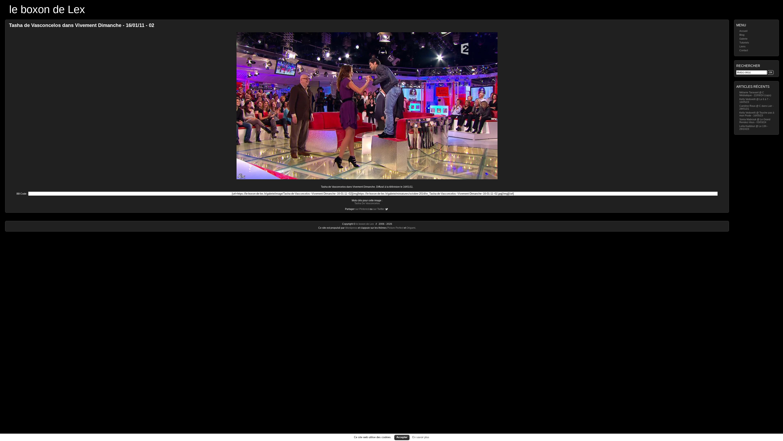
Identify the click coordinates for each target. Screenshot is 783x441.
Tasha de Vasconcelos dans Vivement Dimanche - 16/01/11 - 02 (81, 25)
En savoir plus (420, 437)
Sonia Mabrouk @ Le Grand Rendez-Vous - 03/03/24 (754, 121)
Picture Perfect (395, 227)
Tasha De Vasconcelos (367, 203)
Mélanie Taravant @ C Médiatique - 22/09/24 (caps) (755, 94)
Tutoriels (744, 42)
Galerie (743, 38)
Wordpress (351, 227)
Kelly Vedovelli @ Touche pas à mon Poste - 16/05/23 (756, 114)
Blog (741, 34)
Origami (411, 227)
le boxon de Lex (47, 9)
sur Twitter (378, 209)
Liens (742, 46)
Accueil (743, 31)
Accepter (401, 437)
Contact (743, 50)
